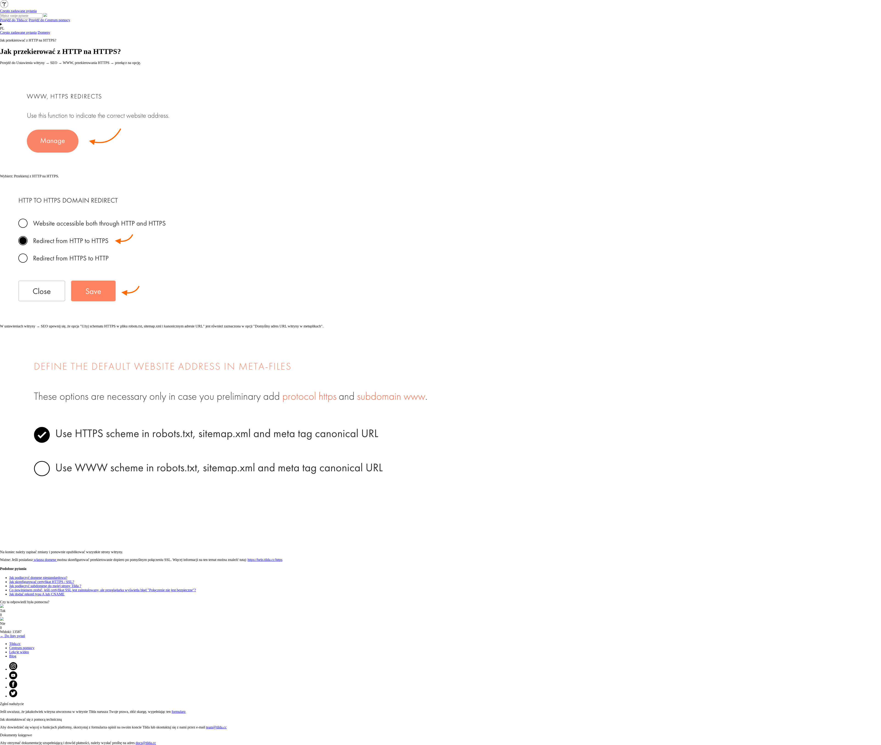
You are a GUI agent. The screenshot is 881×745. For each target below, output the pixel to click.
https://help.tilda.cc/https (265, 560)
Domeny (44, 32)
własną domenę (45, 560)
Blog (12, 656)
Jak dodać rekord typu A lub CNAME (36, 594)
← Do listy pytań (12, 636)
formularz (179, 712)
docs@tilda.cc (146, 743)
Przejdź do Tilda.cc (14, 20)
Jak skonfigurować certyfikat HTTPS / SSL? (41, 582)
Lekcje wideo (19, 652)
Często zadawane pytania (18, 32)
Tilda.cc (15, 644)
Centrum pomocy (21, 648)
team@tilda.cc (216, 727)
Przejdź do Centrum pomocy (49, 20)
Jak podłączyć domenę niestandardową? (38, 578)
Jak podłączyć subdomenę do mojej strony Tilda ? (45, 586)
